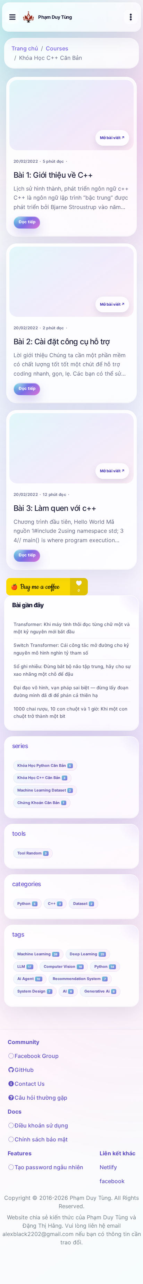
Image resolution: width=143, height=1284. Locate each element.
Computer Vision (63, 966)
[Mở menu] (12, 17)
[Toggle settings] (131, 17)
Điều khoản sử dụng (41, 1125)
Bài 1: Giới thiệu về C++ (53, 174)
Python (26, 903)
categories (26, 884)
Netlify (108, 1167)
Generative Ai (99, 991)
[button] (128, 1268)
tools (19, 833)
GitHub (24, 1069)
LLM (24, 966)
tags (18, 934)
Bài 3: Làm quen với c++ (55, 508)
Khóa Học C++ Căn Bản (41, 777)
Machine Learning (37, 954)
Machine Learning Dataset (44, 790)
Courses (57, 48)
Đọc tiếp (27, 221)
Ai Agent (28, 978)
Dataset (82, 903)
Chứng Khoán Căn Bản (40, 802)
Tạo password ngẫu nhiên (49, 1167)
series (20, 745)
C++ (54, 903)
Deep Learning (87, 954)
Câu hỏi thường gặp (41, 1097)
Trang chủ (24, 48)
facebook (112, 1181)
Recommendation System (79, 978)
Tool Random (32, 853)
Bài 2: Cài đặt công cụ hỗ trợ (62, 341)
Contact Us (30, 1083)
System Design (33, 991)
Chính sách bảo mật (41, 1139)
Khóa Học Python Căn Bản (44, 765)
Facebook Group (37, 1055)
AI (67, 991)
